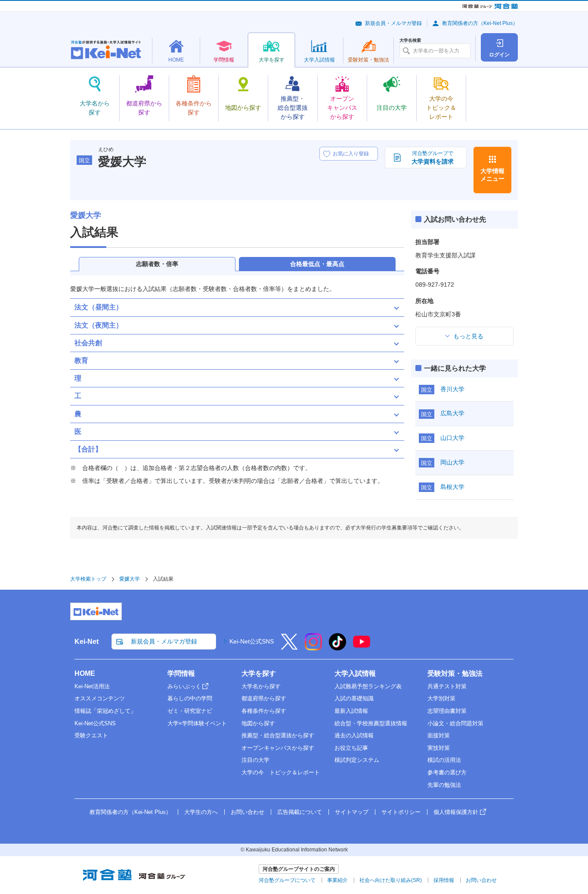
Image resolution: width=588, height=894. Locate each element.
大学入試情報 (355, 673)
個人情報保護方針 (455, 812)
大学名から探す (261, 686)
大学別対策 (441, 698)
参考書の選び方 (447, 772)
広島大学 (452, 413)
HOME (84, 673)
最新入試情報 (351, 711)
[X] (289, 647)
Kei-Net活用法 (92, 686)
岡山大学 (452, 462)
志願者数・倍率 (157, 263)
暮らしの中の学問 (189, 698)
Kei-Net (86, 641)
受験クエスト (91, 735)
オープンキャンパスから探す (277, 748)
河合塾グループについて (287, 880)
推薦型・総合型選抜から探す (277, 735)
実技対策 (438, 748)
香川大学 (452, 389)
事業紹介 (337, 880)
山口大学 (452, 437)
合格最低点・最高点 (317, 263)
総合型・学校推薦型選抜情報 (370, 723)
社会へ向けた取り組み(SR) (390, 880)
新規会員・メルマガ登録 (393, 23)
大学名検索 (410, 40)
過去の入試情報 (354, 735)
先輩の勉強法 (444, 785)
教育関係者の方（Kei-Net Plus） (480, 23)
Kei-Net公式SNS (251, 641)
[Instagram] (313, 647)
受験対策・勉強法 (455, 673)
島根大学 (452, 486)
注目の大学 (255, 760)
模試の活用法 (444, 760)
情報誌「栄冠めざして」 (105, 711)
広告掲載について (299, 812)
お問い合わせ (247, 812)
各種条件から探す (263, 711)
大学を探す (258, 673)
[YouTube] (361, 647)
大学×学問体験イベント (197, 723)
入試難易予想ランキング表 (368, 686)
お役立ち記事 (351, 748)
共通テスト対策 (447, 686)
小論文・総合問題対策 (455, 723)
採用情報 (443, 880)
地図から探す (258, 723)
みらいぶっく (184, 686)
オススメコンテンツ (99, 698)
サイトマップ (351, 812)
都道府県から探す (263, 698)
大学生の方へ (201, 812)
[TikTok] (337, 647)
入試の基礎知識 (354, 698)
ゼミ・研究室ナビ (189, 711)
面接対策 (438, 735)
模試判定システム (356, 760)
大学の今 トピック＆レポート (280, 772)
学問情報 (181, 673)
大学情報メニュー (492, 174)
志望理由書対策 (447, 711)
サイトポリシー (401, 812)
